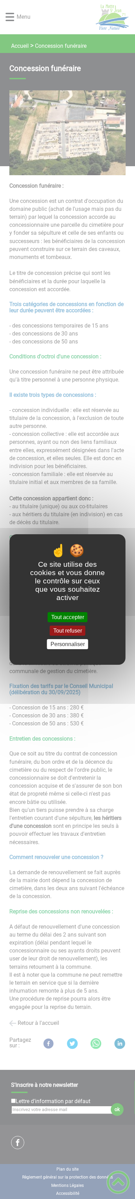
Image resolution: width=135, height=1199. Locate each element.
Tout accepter (67, 617)
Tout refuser (67, 631)
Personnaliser (68, 644)
